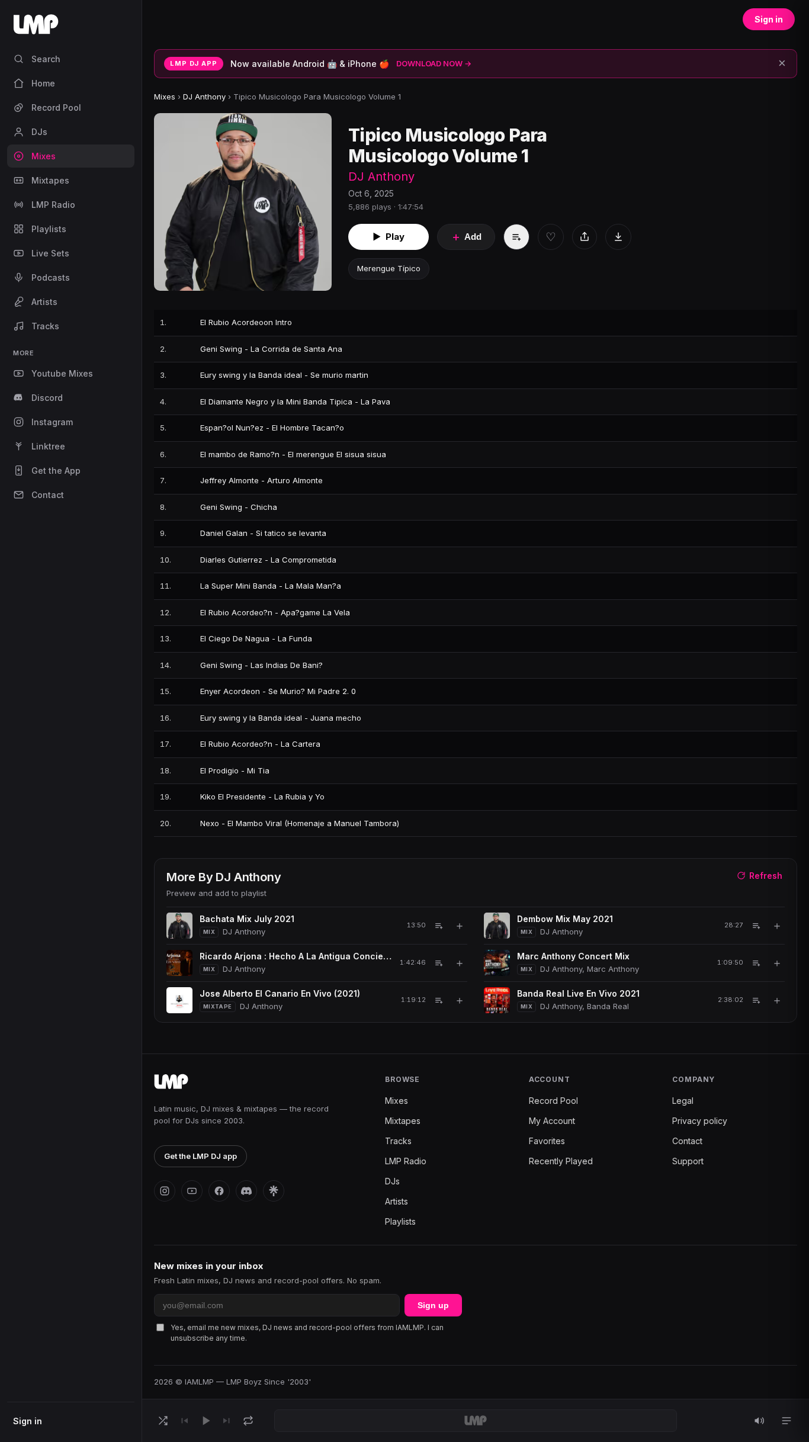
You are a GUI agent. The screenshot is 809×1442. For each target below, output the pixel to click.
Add (466, 237)
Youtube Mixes (62, 373)
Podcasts (50, 277)
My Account (552, 1121)
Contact (47, 495)
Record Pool (56, 107)
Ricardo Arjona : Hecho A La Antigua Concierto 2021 (295, 956)
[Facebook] (219, 1191)
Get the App (56, 470)
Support (688, 1161)
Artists (44, 302)
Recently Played (561, 1161)
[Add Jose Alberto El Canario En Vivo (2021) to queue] (439, 1000)
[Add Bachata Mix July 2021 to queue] (439, 925)
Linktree (48, 446)
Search (45, 59)
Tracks (45, 326)
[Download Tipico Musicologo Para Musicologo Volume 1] (618, 237)
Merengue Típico (388, 268)
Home (43, 83)
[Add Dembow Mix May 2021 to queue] (756, 925)
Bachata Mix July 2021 (247, 919)
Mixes (43, 156)
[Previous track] (184, 1421)
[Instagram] (164, 1191)
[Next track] (227, 1421)
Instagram (52, 422)
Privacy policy (699, 1121)
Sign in (27, 1421)
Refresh (765, 876)
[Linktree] (273, 1191)
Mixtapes (50, 180)
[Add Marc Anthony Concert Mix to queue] (756, 963)
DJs (39, 132)
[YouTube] (192, 1191)
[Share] (584, 236)
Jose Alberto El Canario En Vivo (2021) (280, 993)
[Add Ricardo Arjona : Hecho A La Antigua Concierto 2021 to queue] (439, 963)
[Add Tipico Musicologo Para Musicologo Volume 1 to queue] (516, 237)
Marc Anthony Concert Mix (573, 956)
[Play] (205, 1421)
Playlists (48, 229)
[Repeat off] (248, 1421)
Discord (47, 398)
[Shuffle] (163, 1421)
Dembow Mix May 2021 (565, 919)
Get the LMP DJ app (200, 1156)
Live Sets (50, 253)
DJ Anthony (204, 96)
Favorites (547, 1141)
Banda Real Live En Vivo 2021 (578, 993)
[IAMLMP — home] (70, 28)
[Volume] (759, 1420)
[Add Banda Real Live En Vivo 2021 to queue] (756, 1000)
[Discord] (246, 1191)
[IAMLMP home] (171, 1082)
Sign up (433, 1305)
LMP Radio (53, 205)
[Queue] (786, 1420)
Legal (683, 1101)
